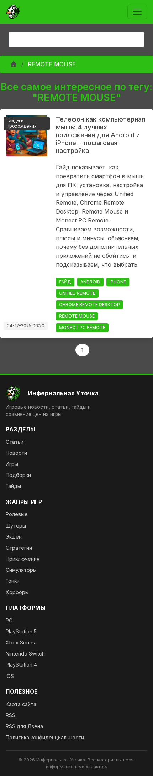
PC (9, 620)
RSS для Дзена (24, 726)
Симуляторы (21, 570)
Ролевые (17, 514)
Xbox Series (20, 642)
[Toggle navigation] (137, 12)
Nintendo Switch (25, 654)
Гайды (13, 486)
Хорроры (17, 592)
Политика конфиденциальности (45, 737)
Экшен (14, 537)
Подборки (18, 475)
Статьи (14, 442)
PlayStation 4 (21, 665)
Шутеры (16, 526)
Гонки (13, 581)
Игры (12, 464)
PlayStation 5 (21, 631)
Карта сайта (21, 704)
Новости (16, 453)
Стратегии (19, 548)
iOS (10, 676)
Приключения (22, 559)
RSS (10, 715)
